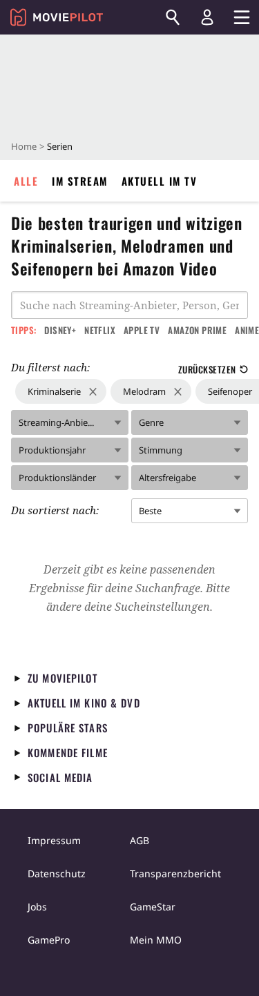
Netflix (99, 330)
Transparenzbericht (175, 873)
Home (24, 146)
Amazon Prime (197, 330)
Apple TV (142, 330)
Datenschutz (57, 873)
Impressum (54, 840)
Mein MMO (156, 939)
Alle (26, 180)
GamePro (49, 939)
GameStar (152, 906)
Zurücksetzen (207, 369)
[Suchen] (172, 17)
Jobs (37, 906)
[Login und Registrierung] (207, 17)
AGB (139, 840)
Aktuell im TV (160, 180)
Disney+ (60, 330)
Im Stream (80, 180)
